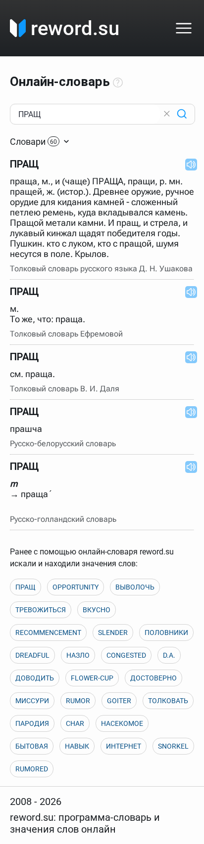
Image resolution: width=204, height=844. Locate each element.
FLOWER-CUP (92, 678)
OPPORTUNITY (75, 587)
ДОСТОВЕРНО (153, 678)
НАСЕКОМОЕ (122, 723)
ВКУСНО (96, 610)
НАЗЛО (78, 655)
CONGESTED (126, 655)
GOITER (119, 701)
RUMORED (31, 769)
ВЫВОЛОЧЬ (134, 587)
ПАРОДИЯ (32, 723)
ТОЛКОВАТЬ (168, 701)
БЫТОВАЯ (31, 746)
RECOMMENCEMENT (48, 632)
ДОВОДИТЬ (34, 678)
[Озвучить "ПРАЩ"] (188, 164)
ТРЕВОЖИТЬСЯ (40, 610)
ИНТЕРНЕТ (123, 746)
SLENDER (113, 632)
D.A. (169, 655)
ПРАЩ (25, 587)
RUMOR (78, 701)
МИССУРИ (32, 701)
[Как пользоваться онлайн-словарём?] (118, 83)
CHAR (75, 723)
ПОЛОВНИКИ (166, 632)
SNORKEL (173, 746)
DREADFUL (32, 655)
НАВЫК (77, 746)
